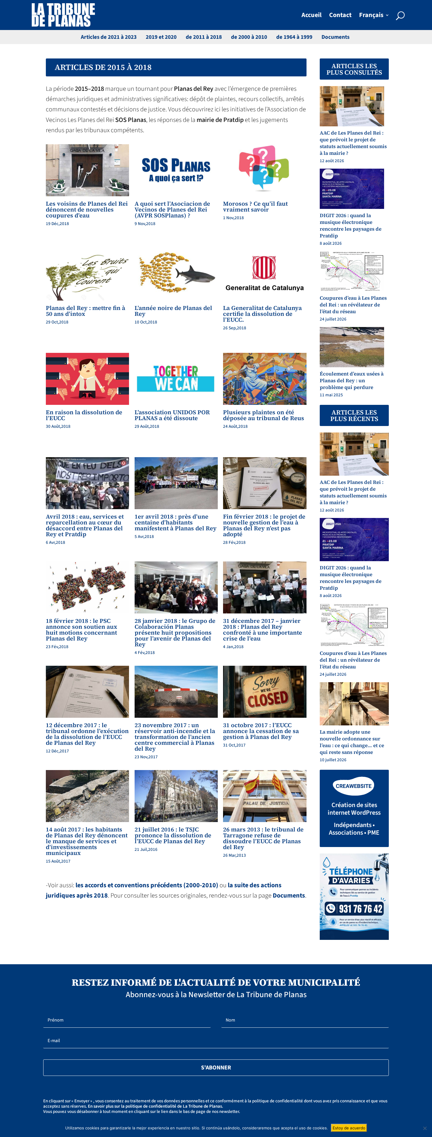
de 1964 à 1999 (294, 37)
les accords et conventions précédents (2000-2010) (147, 885)
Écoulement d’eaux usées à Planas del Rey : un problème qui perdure (352, 380)
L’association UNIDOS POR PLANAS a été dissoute (172, 415)
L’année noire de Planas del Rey (173, 311)
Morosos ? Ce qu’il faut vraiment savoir (255, 206)
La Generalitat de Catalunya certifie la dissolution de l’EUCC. (262, 314)
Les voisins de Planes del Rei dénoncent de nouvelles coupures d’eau (87, 209)
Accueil (312, 16)
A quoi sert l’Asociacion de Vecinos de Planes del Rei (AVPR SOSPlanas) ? (172, 209)
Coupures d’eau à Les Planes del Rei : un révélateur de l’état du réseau (353, 304)
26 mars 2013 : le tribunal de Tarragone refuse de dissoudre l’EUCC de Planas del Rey (263, 838)
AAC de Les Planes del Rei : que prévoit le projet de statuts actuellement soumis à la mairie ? (353, 143)
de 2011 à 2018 (204, 37)
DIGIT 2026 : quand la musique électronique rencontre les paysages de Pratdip (350, 225)
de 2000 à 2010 (249, 37)
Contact (340, 16)
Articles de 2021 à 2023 (109, 37)
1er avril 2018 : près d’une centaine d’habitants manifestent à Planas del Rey (176, 522)
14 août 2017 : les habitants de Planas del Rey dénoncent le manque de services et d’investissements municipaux (87, 841)
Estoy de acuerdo (349, 1128)
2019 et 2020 (161, 37)
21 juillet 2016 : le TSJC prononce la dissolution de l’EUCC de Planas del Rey (173, 835)
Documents (335, 37)
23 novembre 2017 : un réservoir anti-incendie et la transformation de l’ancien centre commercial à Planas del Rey (175, 737)
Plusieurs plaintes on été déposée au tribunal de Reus (263, 415)
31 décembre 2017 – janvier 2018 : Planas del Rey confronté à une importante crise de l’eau (262, 630)
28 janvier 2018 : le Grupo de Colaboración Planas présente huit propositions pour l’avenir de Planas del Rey (175, 632)
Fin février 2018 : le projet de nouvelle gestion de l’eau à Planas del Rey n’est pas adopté (264, 525)
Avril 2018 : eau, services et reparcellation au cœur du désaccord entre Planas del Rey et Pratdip (85, 525)
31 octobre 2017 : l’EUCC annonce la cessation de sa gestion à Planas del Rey (261, 731)
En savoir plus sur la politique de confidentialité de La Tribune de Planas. (155, 1106)
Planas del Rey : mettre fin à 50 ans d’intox (85, 311)
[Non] (425, 1128)
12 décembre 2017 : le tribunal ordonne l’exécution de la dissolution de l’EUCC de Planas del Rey (87, 734)
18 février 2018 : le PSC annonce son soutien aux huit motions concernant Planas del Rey (81, 630)
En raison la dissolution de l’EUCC (84, 415)
